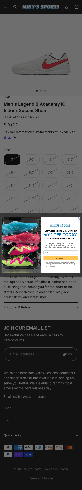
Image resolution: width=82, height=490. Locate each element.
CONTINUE (60, 258)
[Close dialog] (78, 219)
